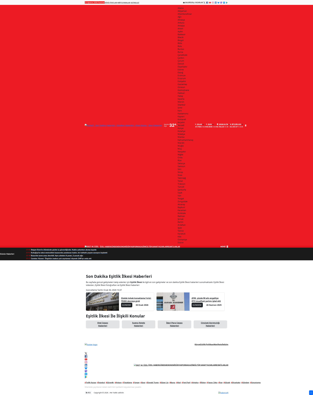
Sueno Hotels (138, 324)
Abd (178, 382)
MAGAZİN (141, 247)
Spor (142, 382)
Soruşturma (255, 382)
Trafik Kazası (90, 382)
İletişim (225, 344)
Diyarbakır (235, 382)
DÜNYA (129, 247)
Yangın (136, 382)
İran (220, 382)
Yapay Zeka (212, 382)
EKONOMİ (122, 247)
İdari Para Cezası (174, 324)
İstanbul (101, 382)
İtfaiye (203, 382)
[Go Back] (311, 392)
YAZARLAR (199, 2)
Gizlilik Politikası (207, 344)
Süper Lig (164, 382)
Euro (209, 124)
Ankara (118, 382)
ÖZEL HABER (105, 247)
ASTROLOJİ (135, 3)
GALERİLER (189, 2)
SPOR (134, 247)
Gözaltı (227, 382)
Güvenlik (110, 382)
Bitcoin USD (236, 124)
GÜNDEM (114, 247)
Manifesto (218, 344)
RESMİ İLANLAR (173, 247)
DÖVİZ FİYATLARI (111, 3)
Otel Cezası (102, 324)
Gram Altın (223, 124)
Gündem (245, 382)
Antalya (195, 382)
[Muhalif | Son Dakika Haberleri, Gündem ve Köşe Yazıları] (91, 344)
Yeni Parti (186, 382)
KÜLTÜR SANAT (151, 247)
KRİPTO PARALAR (123, 3)
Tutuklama (127, 382)
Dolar (199, 124)
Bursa (172, 382)
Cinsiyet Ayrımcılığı (210, 324)
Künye (197, 344)
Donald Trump (152, 382)
